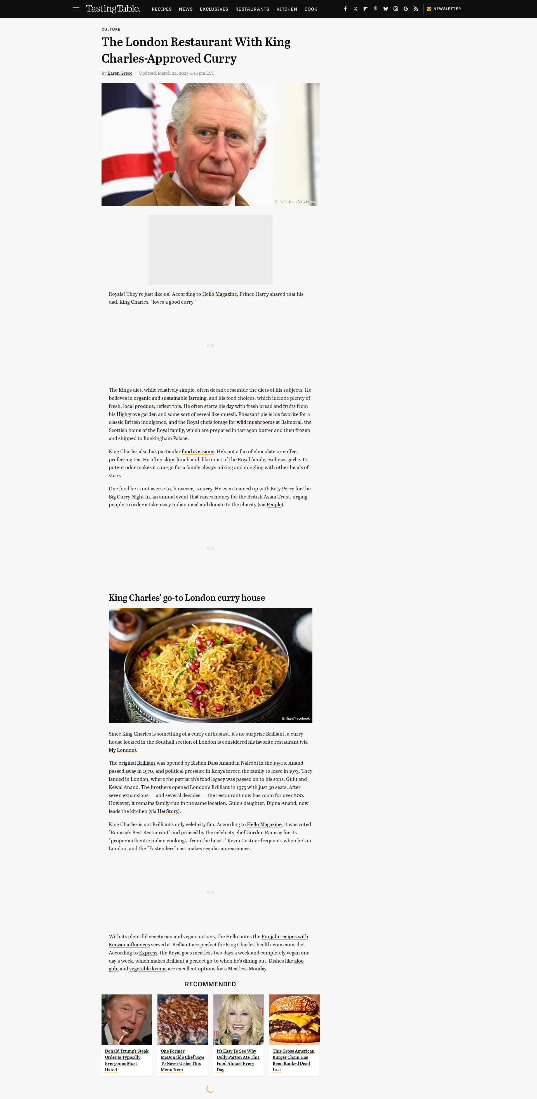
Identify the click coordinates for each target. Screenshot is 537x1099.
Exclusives (214, 9)
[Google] (406, 10)
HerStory (167, 810)
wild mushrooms (256, 421)
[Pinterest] (375, 10)
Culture (111, 29)
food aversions (198, 451)
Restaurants (252, 9)
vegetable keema (148, 968)
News (186, 9)
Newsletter (447, 8)
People (274, 504)
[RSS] (416, 10)
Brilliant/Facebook (296, 718)
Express (148, 952)
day (230, 405)
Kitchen (287, 9)
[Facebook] (345, 10)
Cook (311, 9)
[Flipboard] (365, 10)
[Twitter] (355, 10)
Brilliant (146, 762)
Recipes (162, 9)
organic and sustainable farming (170, 397)
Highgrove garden (137, 413)
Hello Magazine (219, 293)
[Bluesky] (385, 10)
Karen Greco (120, 73)
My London (122, 749)
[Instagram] (396, 10)
